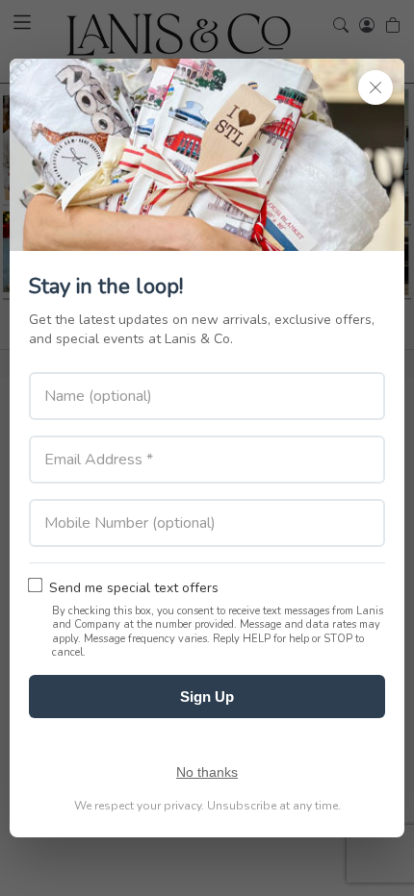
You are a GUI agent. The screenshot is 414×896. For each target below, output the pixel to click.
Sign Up (207, 696)
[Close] (375, 87)
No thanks (207, 772)
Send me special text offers (134, 588)
